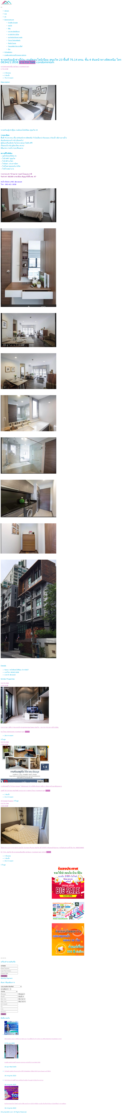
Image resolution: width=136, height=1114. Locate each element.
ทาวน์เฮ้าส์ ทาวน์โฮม (13, 34)
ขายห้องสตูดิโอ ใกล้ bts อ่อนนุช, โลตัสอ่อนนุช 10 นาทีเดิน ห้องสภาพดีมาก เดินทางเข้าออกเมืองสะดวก (31, 786)
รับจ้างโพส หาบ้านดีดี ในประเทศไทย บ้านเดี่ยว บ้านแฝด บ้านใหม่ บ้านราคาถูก (23, 1080)
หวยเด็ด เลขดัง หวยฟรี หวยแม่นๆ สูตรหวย (15, 55)
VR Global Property (7, 801)
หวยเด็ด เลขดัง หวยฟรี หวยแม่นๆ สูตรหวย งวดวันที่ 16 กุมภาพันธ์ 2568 (22, 1062)
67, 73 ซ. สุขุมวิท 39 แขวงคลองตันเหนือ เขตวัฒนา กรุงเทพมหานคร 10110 (23, 852)
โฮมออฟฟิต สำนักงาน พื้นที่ (15, 46)
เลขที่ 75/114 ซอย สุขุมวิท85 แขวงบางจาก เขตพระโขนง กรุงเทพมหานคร (23, 790)
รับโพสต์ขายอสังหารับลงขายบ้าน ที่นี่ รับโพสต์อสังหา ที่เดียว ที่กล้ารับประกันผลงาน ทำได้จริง (27, 1071)
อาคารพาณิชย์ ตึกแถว (14, 31)
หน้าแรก (6, 11)
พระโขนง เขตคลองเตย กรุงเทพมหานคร (13, 732)
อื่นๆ (9, 49)
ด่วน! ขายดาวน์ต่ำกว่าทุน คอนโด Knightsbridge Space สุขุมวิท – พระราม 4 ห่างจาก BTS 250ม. (30, 727)
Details (27, 732)
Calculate (3, 976)
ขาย (5, 14)
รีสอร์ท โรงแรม (12, 43)
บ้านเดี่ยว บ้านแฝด (13, 22)
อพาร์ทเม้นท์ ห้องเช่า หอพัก (15, 37)
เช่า (5, 17)
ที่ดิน (9, 28)
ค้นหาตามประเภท (9, 20)
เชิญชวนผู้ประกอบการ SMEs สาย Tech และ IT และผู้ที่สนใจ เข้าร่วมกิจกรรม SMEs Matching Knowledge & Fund (33, 1039)
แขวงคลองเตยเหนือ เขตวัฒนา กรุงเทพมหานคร (15, 66)
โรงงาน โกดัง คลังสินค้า (14, 40)
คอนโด (10, 25)
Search (3, 1014)
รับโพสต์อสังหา (8, 52)
